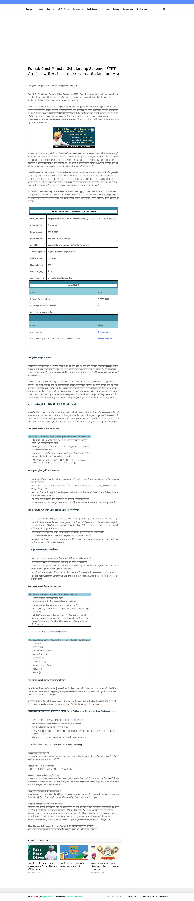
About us (110, 897)
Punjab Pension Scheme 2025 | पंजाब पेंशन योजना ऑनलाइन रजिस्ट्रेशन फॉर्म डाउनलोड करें (42, 866)
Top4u (29, 9)
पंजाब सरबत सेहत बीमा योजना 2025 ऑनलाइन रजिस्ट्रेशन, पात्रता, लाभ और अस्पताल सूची (105, 866)
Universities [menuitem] (128, 9)
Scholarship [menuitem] (78, 9)
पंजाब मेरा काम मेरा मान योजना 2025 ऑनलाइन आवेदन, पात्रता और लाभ (72, 864)
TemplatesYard (47, 897)
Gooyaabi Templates (74, 897)
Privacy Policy (133, 897)
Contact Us (121, 897)
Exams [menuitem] (116, 9)
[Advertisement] (97, 36)
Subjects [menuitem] (50, 9)
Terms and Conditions (150, 897)
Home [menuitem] (40, 9)
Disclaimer (164, 897)
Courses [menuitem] (105, 9)
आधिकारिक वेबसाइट (71, 720)
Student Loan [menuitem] (142, 9)
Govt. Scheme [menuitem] (92, 9)
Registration (103, 332)
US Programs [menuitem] (63, 9)
